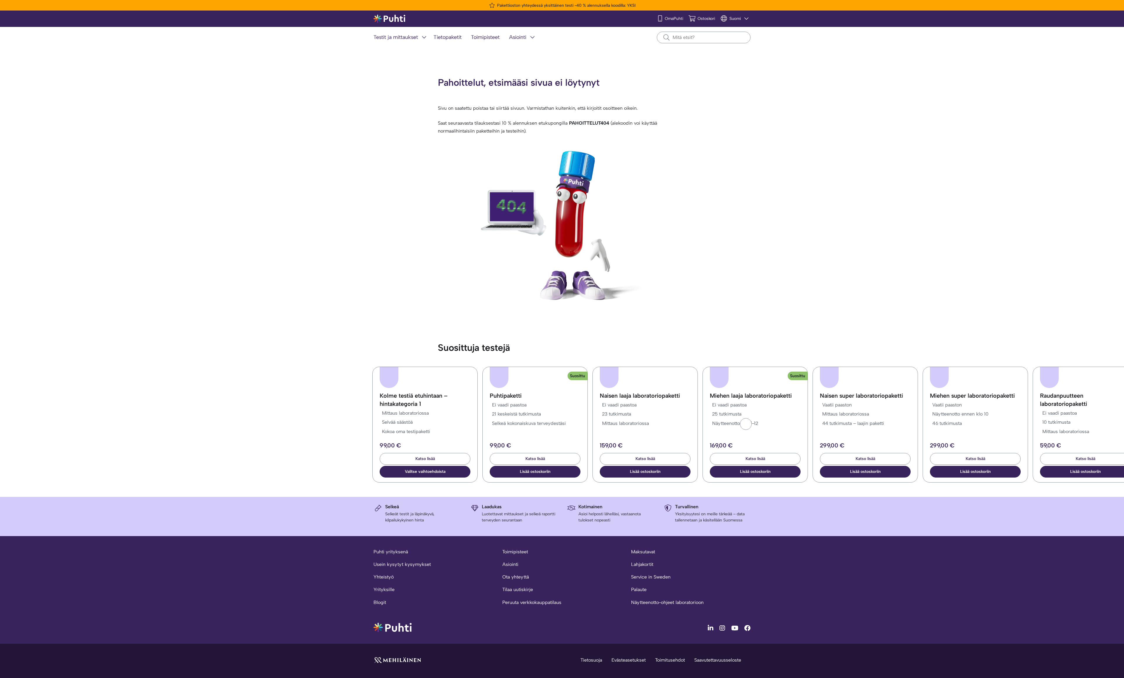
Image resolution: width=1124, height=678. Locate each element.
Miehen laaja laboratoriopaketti (751, 395)
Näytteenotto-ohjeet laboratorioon (667, 602)
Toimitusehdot (670, 660)
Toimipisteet (515, 552)
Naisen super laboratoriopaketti (861, 395)
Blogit (379, 602)
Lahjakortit (642, 564)
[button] (746, 424)
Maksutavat (643, 552)
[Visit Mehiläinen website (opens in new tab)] (397, 659)
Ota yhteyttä (515, 577)
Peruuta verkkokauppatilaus (531, 602)
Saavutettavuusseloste (717, 660)
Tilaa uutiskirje (517, 589)
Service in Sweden (651, 577)
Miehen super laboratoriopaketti (972, 395)
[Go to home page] (392, 627)
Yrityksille (384, 589)
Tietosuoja (591, 660)
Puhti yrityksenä (390, 552)
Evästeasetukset (628, 660)
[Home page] (389, 18)
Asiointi (510, 564)
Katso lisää (425, 458)
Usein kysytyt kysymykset (402, 564)
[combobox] (704, 37)
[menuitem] (401, 37)
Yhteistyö (383, 577)
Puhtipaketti (506, 395)
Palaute (639, 589)
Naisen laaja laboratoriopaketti (640, 395)
